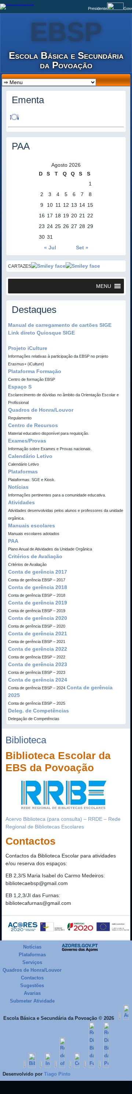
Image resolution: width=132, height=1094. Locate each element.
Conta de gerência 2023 (37, 664)
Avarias (32, 993)
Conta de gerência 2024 (37, 680)
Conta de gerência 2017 (37, 572)
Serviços (32, 962)
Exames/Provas (27, 441)
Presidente (97, 8)
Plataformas (23, 471)
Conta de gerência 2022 (37, 649)
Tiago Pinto (57, 1074)
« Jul (50, 247)
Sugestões (32, 985)
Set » (82, 247)
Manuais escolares (31, 525)
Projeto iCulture (27, 348)
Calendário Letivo (30, 456)
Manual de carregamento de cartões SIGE (59, 325)
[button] (103, 286)
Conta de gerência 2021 (37, 633)
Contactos (32, 978)
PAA (13, 541)
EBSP (66, 32)
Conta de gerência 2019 (37, 603)
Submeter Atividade (32, 1001)
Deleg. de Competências (38, 711)
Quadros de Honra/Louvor (40, 410)
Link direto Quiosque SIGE (41, 333)
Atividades (21, 502)
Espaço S (20, 387)
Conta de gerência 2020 (37, 618)
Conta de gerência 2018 (37, 587)
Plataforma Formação (34, 371)
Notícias (18, 487)
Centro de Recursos (33, 425)
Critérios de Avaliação (35, 556)
